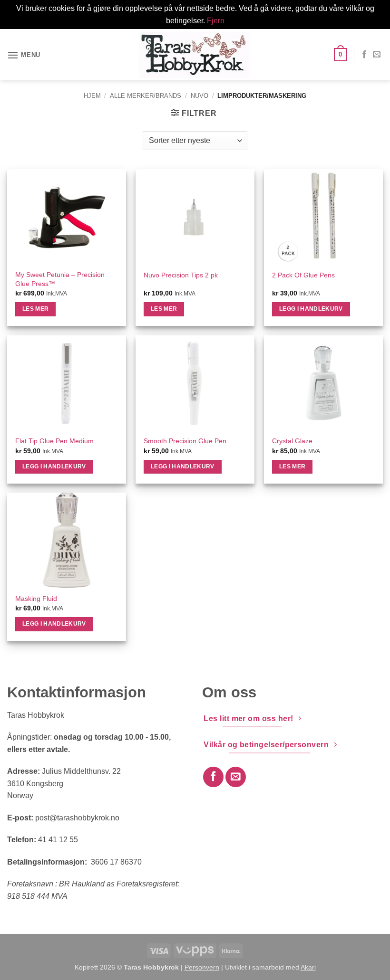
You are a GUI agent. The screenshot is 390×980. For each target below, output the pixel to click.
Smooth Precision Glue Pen (185, 441)
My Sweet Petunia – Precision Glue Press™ (60, 279)
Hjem (92, 95)
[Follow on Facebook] (364, 54)
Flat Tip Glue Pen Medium (54, 441)
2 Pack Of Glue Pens (303, 275)
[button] (23, 55)
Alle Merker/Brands (145, 95)
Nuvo (199, 95)
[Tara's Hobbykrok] (195, 54)
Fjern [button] (215, 21)
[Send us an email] (376, 54)
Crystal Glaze (292, 441)
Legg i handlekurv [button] (311, 309)
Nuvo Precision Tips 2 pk (181, 275)
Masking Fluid (36, 598)
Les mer (35, 309)
